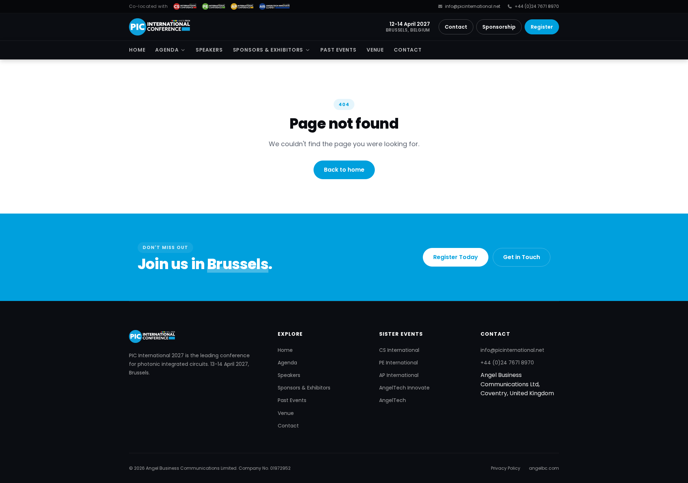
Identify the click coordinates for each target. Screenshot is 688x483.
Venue (375, 49)
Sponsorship (499, 26)
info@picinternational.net (472, 6)
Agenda (166, 49)
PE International (398, 362)
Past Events (338, 49)
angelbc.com (544, 468)
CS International (399, 350)
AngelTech (392, 400)
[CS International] (184, 6)
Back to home (344, 170)
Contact (456, 26)
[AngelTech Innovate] (274, 6)
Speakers (209, 49)
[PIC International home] (159, 26)
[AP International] (242, 6)
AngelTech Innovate (404, 387)
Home (137, 49)
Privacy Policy (505, 468)
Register (542, 26)
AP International (399, 375)
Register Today (455, 257)
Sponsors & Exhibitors (268, 49)
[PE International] (213, 6)
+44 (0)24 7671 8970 (537, 6)
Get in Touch (521, 257)
